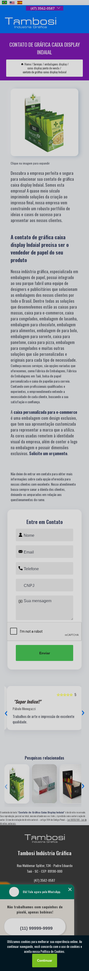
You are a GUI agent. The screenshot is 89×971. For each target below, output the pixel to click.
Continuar (44, 960)
